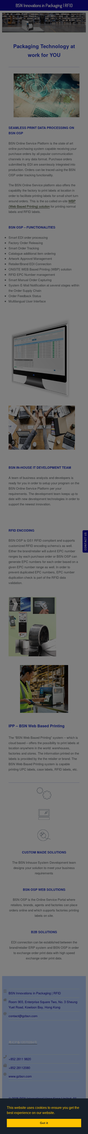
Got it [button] (44, 1123)
